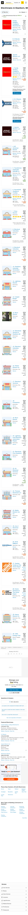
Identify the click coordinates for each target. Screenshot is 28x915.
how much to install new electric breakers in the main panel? (13, 710)
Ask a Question (15, 701)
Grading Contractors (12, 810)
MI (5, 647)
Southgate (3, 791)
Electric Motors (21, 385)
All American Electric (5, 753)
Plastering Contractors (21, 807)
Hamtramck (10, 794)
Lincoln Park (2, 795)
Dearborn (10, 647)
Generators (20, 757)
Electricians (15, 27)
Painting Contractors (3, 807)
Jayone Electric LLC (5, 744)
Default (23, 12)
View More (24, 817)
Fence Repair (21, 595)
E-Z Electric (16, 39)
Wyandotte (10, 791)
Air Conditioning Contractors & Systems (15, 737)
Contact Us (17, 93)
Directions (19, 29)
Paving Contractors (3, 810)
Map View (6, 12)
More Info (15, 30)
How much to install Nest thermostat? (10, 714)
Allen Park (24, 791)
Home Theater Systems (12, 757)
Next (21, 654)
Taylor (9, 789)
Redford (16, 789)
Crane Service (4, 812)
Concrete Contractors (12, 807)
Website (14, 29)
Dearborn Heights (24, 789)
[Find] (22, 2)
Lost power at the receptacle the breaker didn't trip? (13, 705)
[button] (26, 2)
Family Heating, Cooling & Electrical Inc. (10, 724)
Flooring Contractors (3, 816)
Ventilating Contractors (12, 728)
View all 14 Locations (24, 569)
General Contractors (21, 810)
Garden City (16, 792)
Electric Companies (17, 271)
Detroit (2, 789)
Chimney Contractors (21, 813)
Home (2, 647)
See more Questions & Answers (14, 717)
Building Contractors (17, 647)
